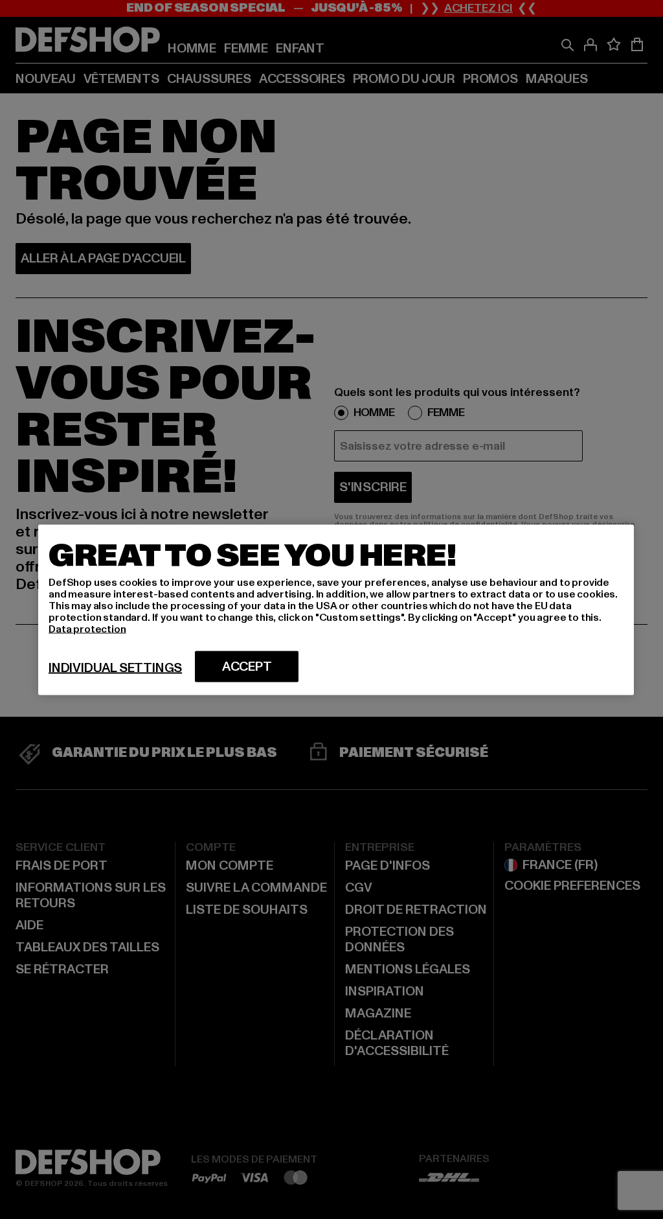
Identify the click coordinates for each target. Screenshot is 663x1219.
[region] (336, 609)
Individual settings (115, 667)
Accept (247, 666)
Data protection (87, 628)
